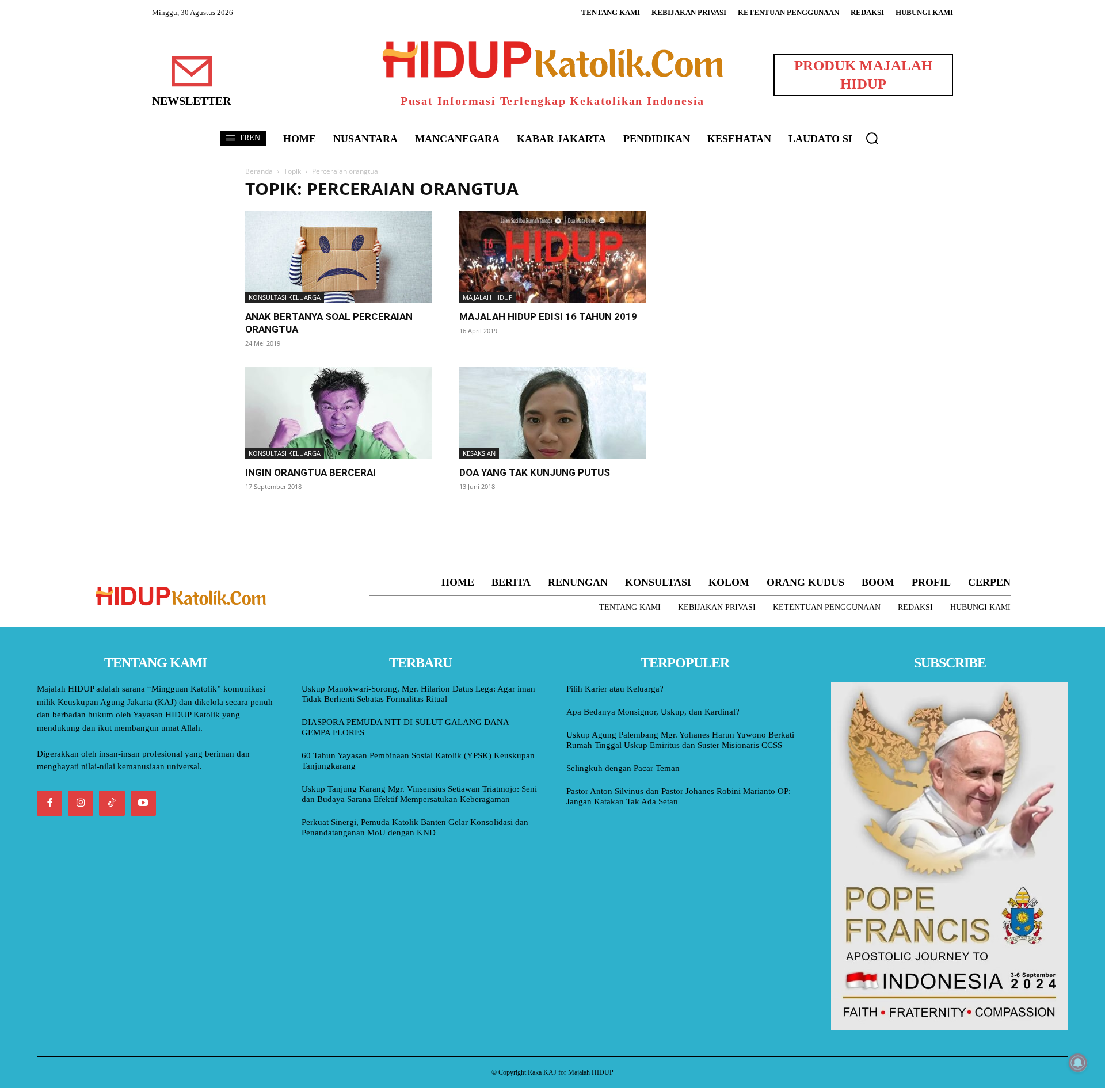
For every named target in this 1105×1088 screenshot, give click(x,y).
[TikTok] (111, 803)
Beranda (259, 171)
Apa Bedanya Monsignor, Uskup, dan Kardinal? (653, 711)
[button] (872, 138)
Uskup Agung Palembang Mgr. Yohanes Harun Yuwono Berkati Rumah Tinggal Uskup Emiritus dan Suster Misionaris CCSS (680, 740)
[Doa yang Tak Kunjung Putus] (552, 413)
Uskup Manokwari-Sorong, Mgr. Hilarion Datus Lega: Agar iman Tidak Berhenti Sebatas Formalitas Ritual (418, 694)
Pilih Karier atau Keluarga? (615, 688)
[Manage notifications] (1078, 1062)
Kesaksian (479, 453)
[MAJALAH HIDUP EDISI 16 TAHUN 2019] (552, 257)
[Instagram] (80, 803)
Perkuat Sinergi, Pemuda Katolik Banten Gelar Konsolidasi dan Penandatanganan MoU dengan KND (415, 827)
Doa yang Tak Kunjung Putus (534, 472)
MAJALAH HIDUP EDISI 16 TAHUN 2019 (548, 316)
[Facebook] (49, 803)
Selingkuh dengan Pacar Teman (623, 768)
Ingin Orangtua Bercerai (310, 472)
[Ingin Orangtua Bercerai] (338, 413)
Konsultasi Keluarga (285, 297)
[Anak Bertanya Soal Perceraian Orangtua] (338, 257)
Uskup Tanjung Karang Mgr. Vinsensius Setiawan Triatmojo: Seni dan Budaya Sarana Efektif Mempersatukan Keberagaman (419, 794)
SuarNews (692, 189)
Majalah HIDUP (488, 297)
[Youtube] (143, 803)
